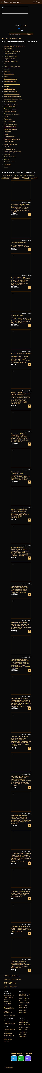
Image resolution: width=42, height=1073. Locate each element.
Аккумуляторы (8, 48)
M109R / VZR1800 (7, 175)
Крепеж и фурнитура (10, 79)
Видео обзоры (8, 1021)
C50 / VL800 (34, 177)
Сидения (6, 146)
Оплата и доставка (9, 1015)
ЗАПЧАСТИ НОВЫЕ (12, 976)
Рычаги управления (10, 126)
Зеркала (6, 69)
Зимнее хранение (9, 1035)
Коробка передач (9, 89)
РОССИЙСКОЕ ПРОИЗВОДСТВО (9, 1008)
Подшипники (8, 119)
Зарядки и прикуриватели (12, 66)
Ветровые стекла (9, 59)
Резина (6, 134)
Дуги (5, 64)
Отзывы (6, 1042)
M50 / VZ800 (25, 177)
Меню (38, 2)
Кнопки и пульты (9, 74)
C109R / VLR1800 (29, 175)
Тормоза (6, 159)
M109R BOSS (18, 175)
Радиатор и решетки (10, 129)
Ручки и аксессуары (10, 124)
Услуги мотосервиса (8, 1032)
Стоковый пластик (9, 149)
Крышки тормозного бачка (12, 84)
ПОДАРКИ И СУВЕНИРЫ (7, 1004)
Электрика (7, 164)
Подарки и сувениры (10, 109)
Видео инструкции (9, 1023)
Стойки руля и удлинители (12, 151)
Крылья (6, 86)
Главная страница (9, 1029)
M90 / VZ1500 (5, 177)
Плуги (6, 116)
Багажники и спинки (10, 53)
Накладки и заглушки (10, 104)
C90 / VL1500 (15, 177)
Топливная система (10, 157)
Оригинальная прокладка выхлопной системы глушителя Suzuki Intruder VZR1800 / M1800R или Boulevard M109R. (21, 244)
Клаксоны (7, 71)
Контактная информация (8, 1038)
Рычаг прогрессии (9, 136)
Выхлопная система (10, 56)
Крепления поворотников (11, 94)
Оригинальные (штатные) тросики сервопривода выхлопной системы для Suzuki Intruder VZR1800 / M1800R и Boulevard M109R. (21, 963)
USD (25, 25)
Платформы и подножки (11, 114)
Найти (30, 34)
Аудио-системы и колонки (12, 51)
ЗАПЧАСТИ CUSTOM (12, 979)
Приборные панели (10, 111)
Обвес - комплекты (10, 106)
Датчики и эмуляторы (10, 61)
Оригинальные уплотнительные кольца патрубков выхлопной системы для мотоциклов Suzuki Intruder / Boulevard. (21, 928)
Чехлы (6, 167)
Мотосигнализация (10, 101)
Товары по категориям (12, 2)
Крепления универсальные (12, 96)
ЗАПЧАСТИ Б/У (10, 983)
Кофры (6, 76)
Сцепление (7, 154)
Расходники (7, 131)
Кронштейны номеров (10, 91)
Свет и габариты (9, 141)
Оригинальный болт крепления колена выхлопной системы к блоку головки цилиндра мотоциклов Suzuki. (21, 893)
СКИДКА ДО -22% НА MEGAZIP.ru (14, 46)
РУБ (17, 25)
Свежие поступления (10, 144)
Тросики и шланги (9, 162)
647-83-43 (10, 987)
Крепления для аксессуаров (13, 99)
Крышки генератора (10, 81)
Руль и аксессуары (10, 121)
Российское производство (12, 139)
